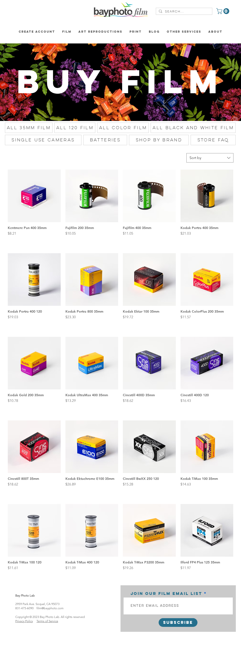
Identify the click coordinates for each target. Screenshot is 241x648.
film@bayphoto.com (50, 608)
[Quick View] (34, 196)
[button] (223, 11)
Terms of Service (47, 621)
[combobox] (209, 158)
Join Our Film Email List (166, 593)
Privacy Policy (24, 621)
